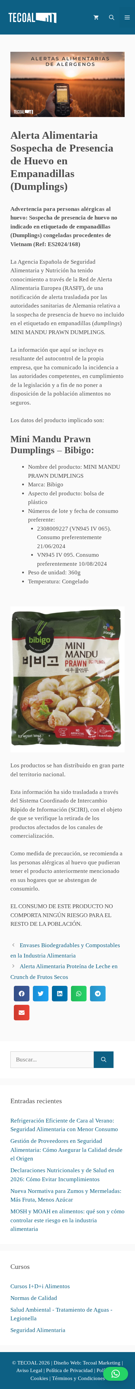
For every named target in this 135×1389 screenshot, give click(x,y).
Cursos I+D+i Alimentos (40, 1286)
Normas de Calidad (33, 1298)
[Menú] (127, 17)
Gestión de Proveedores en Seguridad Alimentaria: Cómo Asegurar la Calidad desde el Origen (66, 1150)
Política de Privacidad (69, 1370)
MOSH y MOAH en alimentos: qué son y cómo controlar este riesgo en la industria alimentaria (67, 1220)
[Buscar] (104, 1059)
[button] (21, 993)
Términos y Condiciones (78, 1378)
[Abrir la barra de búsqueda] (111, 17)
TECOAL (27, 1363)
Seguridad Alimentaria (37, 1330)
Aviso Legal (29, 1370)
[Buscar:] (52, 1059)
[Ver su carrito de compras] (96, 17)
